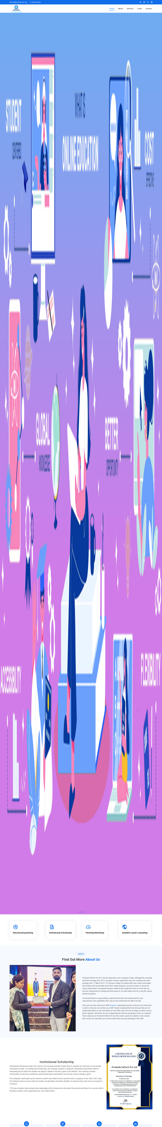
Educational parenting (23, 933)
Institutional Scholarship (60, 933)
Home (112, 8)
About (120, 8)
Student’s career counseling (134, 933)
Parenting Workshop (95, 933)
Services (130, 8)
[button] (79, 912)
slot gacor (113, 1005)
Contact (149, 8)
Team (139, 8)
